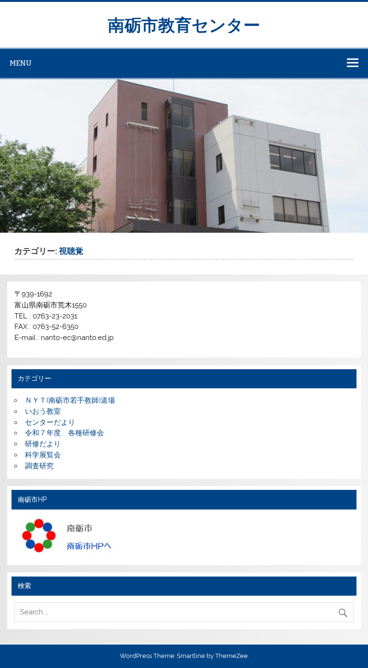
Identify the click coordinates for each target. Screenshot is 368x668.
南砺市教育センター (184, 24)
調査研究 (39, 466)
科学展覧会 (43, 455)
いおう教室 (43, 411)
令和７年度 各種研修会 (64, 433)
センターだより (50, 422)
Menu (21, 63)
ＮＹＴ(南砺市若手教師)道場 (70, 400)
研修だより (43, 444)
